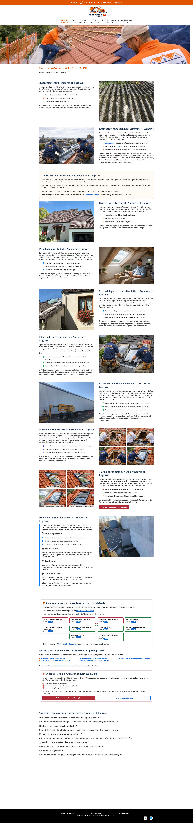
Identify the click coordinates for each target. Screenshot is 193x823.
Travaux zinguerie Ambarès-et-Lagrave (55, 660)
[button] (187, 817)
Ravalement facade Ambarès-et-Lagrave (134, 658)
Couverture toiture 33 (64, 21)
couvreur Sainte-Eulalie (85, 611)
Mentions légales (124, 813)
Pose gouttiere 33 (94, 21)
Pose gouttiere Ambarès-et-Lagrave (93, 658)
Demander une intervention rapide (69, 698)
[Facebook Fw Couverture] (145, 818)
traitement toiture (91, 195)
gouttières (118, 146)
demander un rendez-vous (60, 666)
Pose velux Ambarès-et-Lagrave (53, 658)
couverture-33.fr (70, 813)
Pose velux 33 (73, 21)
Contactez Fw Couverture (68, 644)
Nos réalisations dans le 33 (127, 21)
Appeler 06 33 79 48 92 (125, 698)
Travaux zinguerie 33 (83, 21)
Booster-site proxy (110, 815)
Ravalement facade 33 (115, 21)
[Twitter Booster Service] (151, 818)
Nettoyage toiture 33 (105, 21)
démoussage (109, 143)
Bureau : (85, 2)
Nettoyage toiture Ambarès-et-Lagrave (94, 660)
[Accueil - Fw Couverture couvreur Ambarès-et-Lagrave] (96, 11)
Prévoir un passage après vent (114, 507)
